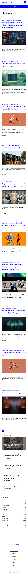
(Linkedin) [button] (14, 559)
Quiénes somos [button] (14, 548)
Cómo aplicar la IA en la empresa (12, 393)
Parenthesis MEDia (14, 520)
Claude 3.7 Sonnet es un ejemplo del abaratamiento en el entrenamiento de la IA (14, 352)
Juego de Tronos (5, 512)
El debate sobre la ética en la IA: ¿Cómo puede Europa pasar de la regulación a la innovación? (12, 266)
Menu (15, 6)
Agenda (3, 500)
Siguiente (12, 430)
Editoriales (4, 503)
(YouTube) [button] (14, 555)
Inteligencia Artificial (17, 20)
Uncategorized (5, 525)
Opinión (10, 181)
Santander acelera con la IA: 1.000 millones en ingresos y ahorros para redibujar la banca (13, 25)
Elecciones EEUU (5, 505)
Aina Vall (3, 61)
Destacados (11, 20)
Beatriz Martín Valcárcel (6, 390)
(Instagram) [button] (14, 562)
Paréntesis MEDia (5, 20)
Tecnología (4, 522)
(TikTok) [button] (14, 553)
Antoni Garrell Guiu (5, 220)
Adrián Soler (4, 262)
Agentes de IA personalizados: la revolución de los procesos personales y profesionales (14, 225)
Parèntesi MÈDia (14, 518)
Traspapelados (5, 523)
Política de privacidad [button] (14, 550)
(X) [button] (14, 565)
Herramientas (4, 509)
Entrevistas (4, 507)
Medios (3, 514)
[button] (25, 2)
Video (3, 527)
